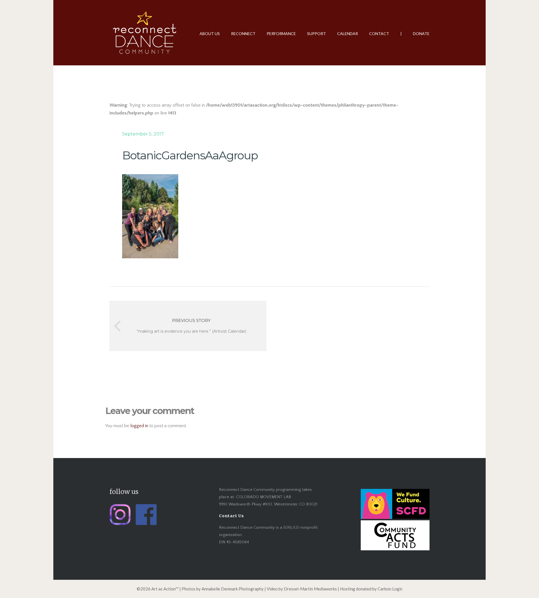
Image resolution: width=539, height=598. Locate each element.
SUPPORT (316, 33)
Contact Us (231, 515)
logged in (139, 425)
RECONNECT (243, 33)
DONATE (421, 33)
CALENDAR (347, 33)
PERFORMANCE (281, 33)
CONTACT (379, 33)
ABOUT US (210, 33)
